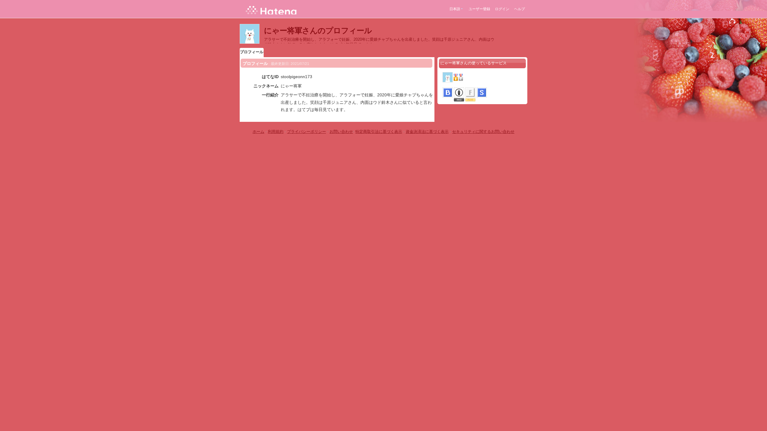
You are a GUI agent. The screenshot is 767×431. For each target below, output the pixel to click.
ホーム (258, 131)
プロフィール (251, 52)
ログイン (502, 9)
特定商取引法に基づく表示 (378, 131)
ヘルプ (519, 9)
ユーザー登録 (479, 9)
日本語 (454, 9)
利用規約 (275, 131)
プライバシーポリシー (306, 131)
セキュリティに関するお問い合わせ (483, 131)
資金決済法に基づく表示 (427, 131)
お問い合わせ (341, 131)
